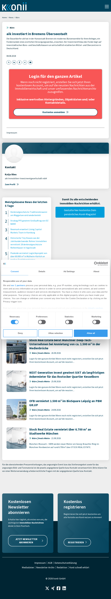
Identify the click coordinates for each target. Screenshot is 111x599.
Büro (17, 17)
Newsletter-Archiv (45, 567)
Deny (20, 333)
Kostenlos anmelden (54, 112)
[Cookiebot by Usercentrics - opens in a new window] (96, 264)
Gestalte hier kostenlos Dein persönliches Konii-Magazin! (80, 212)
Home (4, 17)
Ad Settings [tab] (69, 271)
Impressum (11, 132)
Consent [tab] (15, 271)
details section (95, 308)
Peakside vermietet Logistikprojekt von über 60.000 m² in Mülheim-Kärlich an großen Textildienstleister (28, 256)
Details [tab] (42, 271)
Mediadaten (28, 567)
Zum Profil (10, 184)
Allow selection (55, 333)
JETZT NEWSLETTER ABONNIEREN (26, 541)
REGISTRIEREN (76, 542)
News (11, 17)
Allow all (91, 333)
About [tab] (96, 271)
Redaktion (62, 567)
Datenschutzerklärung (65, 563)
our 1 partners (18, 285)
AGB (50, 563)
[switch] (42, 322)
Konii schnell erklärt (79, 567)
